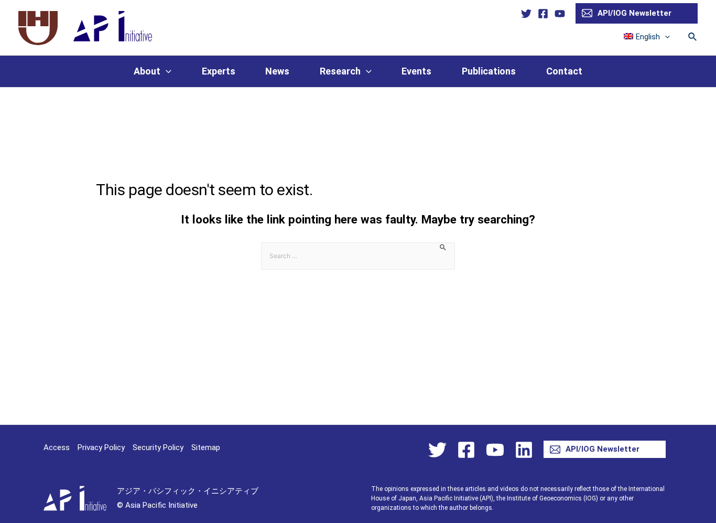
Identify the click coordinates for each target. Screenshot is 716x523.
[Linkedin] (524, 450)
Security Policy (158, 447)
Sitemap (205, 447)
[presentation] (665, 36)
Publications (489, 71)
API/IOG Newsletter (634, 13)
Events (416, 71)
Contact (564, 71)
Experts (218, 71)
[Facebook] (543, 13)
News (277, 71)
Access (57, 447)
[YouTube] (560, 13)
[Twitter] (526, 13)
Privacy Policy (101, 447)
